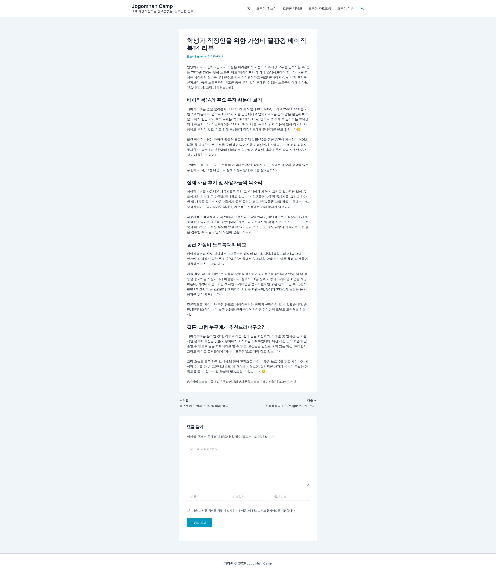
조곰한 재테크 (292, 8)
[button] (362, 8)
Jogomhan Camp (152, 6)
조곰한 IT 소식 (266, 8)
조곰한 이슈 (345, 8)
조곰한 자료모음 (319, 8)
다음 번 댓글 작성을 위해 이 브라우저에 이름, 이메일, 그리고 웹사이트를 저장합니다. (243, 510)
